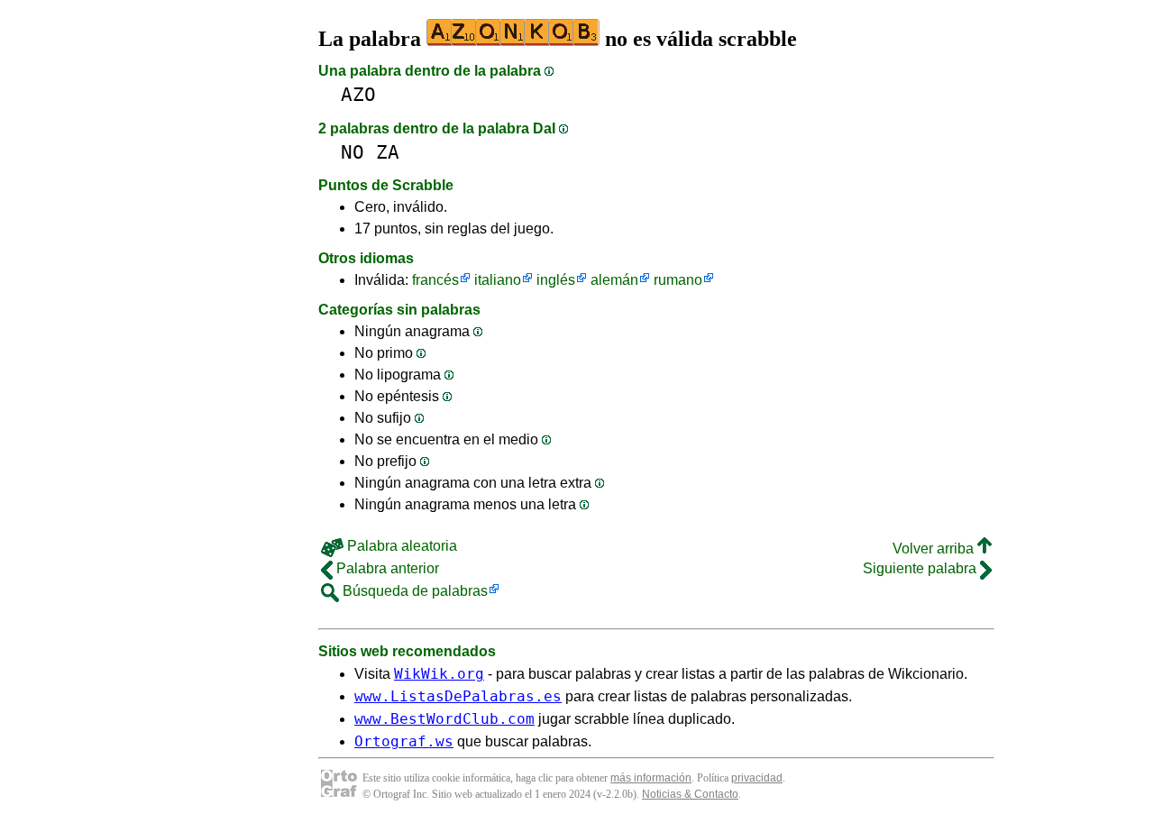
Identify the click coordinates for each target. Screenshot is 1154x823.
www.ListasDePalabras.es (458, 696)
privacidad (757, 778)
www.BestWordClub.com (444, 718)
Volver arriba (935, 548)
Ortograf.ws (403, 741)
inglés (555, 280)
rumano (678, 280)
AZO (358, 94)
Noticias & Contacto (690, 794)
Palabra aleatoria (400, 545)
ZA (387, 152)
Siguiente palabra (921, 568)
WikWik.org (439, 673)
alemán (614, 280)
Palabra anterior (386, 568)
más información (650, 778)
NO (352, 152)
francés (435, 280)
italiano (497, 280)
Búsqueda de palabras (413, 591)
